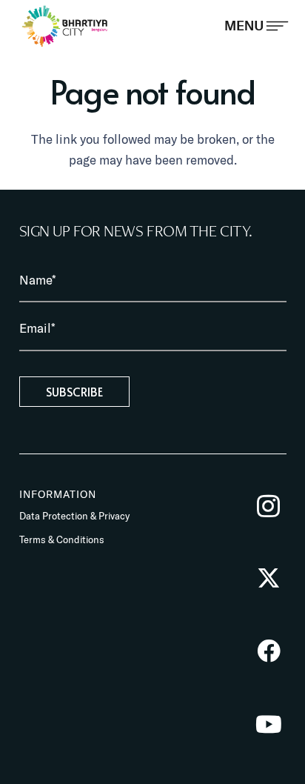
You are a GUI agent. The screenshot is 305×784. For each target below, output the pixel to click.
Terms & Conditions (61, 539)
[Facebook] (268, 651)
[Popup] (256, 26)
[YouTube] (268, 725)
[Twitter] (268, 579)
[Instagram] (268, 506)
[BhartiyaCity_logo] (64, 26)
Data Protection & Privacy (74, 516)
